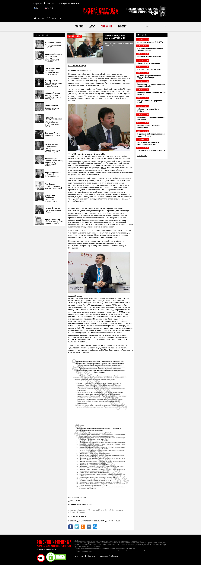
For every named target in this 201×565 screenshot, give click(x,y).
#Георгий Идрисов (76, 512)
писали (103, 168)
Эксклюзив (106, 26)
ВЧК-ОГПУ (122, 26)
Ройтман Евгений (52, 68)
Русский (39, 8)
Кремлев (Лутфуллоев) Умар (53, 118)
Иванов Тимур (51, 106)
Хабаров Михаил (52, 93)
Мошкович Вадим (53, 43)
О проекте (38, 3)
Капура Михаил (51, 144)
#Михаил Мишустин (77, 510)
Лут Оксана (50, 184)
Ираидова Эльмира (53, 54)
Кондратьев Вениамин (50, 196)
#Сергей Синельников (113, 510)
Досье (92, 26)
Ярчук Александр (52, 219)
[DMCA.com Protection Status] (56, 562)
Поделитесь (108, 521)
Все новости (142, 156)
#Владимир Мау (95, 510)
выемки (112, 220)
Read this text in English (77, 66)
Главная (79, 26)
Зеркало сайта (55, 18)
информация (86, 74)
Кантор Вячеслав (52, 208)
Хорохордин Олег (53, 172)
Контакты (50, 3)
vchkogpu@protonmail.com (70, 3)
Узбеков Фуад (51, 158)
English (50, 8)
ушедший (121, 305)
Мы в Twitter (41, 18)
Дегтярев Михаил (52, 133)
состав (106, 76)
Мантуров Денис (52, 81)
